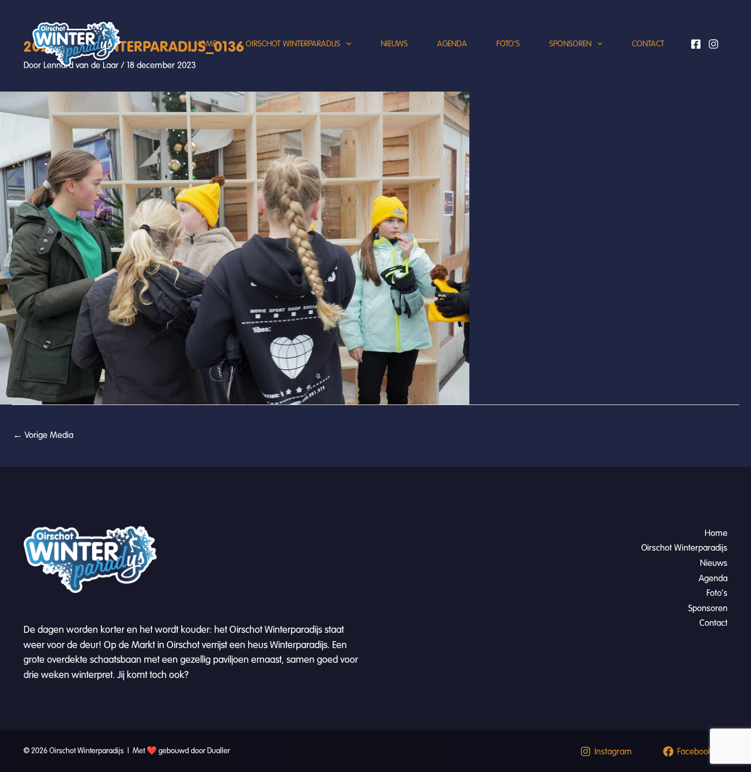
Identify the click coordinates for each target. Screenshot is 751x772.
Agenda (452, 44)
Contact (648, 44)
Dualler (218, 751)
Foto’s (508, 44)
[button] (345, 44)
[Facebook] (696, 44)
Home (205, 44)
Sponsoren (570, 44)
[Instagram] (713, 44)
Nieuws (394, 44)
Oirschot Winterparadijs (293, 44)
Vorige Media (43, 435)
